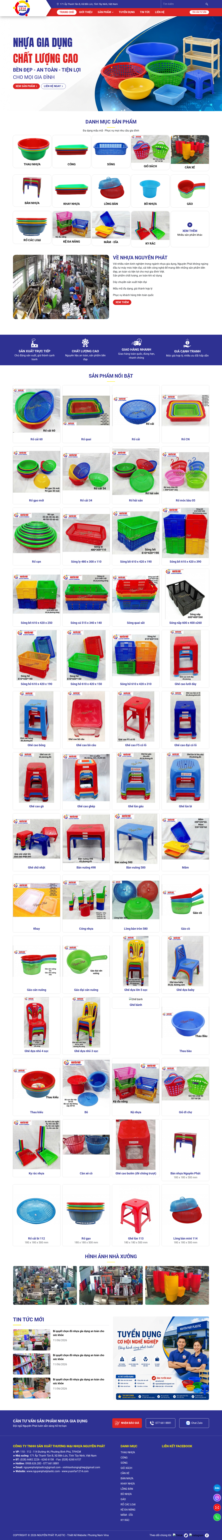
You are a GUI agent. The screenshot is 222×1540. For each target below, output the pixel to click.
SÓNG (124, 1462)
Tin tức (145, 12)
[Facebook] (207, 1535)
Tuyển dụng (127, 12)
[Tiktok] (178, 1535)
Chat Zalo (196, 1422)
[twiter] (186, 1535)
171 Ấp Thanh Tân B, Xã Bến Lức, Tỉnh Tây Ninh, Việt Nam (89, 4)
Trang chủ (66, 12)
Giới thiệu (85, 12)
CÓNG (124, 1457)
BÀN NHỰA (127, 1478)
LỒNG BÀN (127, 1488)
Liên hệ (159, 12)
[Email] (217, 1507)
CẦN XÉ (125, 1473)
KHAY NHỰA (128, 1483)
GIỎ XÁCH (126, 1468)
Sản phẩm (105, 12)
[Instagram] (196, 1535)
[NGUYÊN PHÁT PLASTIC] (25, 8)
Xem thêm (122, 302)
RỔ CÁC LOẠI (128, 1504)
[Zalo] (217, 1488)
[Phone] (217, 1517)
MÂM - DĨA (127, 1514)
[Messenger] (217, 1497)
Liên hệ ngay (52, 86)
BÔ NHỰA (126, 1494)
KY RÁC (125, 1520)
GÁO (123, 1499)
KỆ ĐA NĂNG (128, 1509)
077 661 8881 (163, 1422)
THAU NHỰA (128, 1452)
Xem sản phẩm (25, 86)
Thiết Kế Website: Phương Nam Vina (88, 1535)
